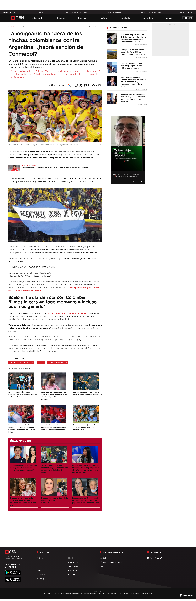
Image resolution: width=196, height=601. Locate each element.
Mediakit (104, 558)
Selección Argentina (58, 362)
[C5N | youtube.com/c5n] (158, 558)
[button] (99, 85)
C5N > (11, 26)
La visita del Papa (114, 12)
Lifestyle (103, 17)
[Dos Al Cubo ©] (187, 596)
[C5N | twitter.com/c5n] (152, 558)
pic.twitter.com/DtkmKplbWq (38, 272)
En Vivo (188, 18)
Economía (41, 566)
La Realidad (36, 18)
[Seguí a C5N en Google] (93, 85)
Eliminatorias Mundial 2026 (21, 362)
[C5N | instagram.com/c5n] (155, 558)
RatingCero (148, 17)
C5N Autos (73, 562)
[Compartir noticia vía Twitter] (80, 85)
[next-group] (143, 150)
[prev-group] (112, 150)
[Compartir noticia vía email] (90, 85)
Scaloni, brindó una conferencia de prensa (66, 313)
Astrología (41, 578)
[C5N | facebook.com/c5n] (148, 558)
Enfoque (61, 17)
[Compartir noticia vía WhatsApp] (76, 85)
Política (40, 558)
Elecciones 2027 (40, 12)
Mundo (169, 17)
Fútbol (41, 362)
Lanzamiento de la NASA (150, 12)
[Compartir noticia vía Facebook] (85, 85)
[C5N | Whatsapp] (161, 558)
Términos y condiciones (111, 562)
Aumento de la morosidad (77, 12)
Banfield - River (186, 12)
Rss (101, 566)
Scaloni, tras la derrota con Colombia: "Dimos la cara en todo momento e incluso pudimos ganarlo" (55, 71)
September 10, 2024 (42, 275)
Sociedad (41, 562)
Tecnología (124, 17)
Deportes (82, 17)
